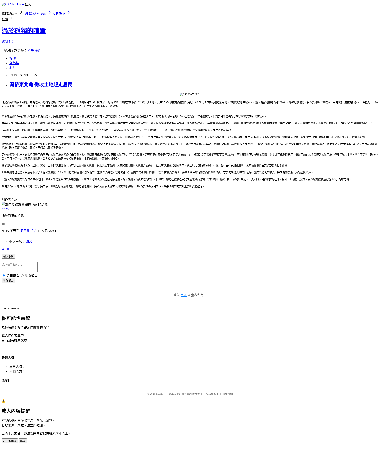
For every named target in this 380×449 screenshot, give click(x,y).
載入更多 (8, 256)
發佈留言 (8, 280)
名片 (13, 68)
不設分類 (34, 50)
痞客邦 (25, 230)
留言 (33, 230)
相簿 (13, 58)
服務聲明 (227, 393)
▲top (5, 248)
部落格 (14, 63)
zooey (5, 208)
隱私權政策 (212, 393)
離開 (22, 441)
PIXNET (160, 393)
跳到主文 (8, 41)
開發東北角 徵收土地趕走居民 (41, 84)
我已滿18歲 (9, 441)
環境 (29, 241)
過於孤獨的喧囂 (24, 30)
